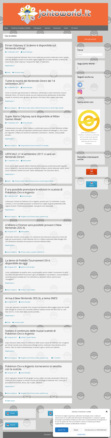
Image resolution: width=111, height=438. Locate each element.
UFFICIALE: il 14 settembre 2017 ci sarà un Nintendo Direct (30, 155)
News (6, 28)
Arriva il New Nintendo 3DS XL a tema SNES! (31, 298)
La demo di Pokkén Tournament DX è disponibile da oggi (27, 262)
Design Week (25, 146)
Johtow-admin (26, 161)
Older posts (10, 401)
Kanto (32, 108)
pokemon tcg (44, 216)
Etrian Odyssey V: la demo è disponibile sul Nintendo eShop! (30, 46)
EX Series (17, 72)
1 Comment (56, 358)
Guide (66, 28)
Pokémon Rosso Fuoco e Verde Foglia (46, 108)
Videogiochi (37, 28)
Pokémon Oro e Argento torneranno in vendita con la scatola (33, 367)
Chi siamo (47, 434)
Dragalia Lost (25, 216)
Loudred (33, 252)
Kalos (22, 72)
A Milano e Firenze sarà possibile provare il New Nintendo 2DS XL (33, 226)
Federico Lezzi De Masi (27, 267)
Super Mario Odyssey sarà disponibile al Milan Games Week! (32, 117)
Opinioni (47, 28)
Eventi (9, 72)
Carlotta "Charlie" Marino (28, 337)
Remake (46, 146)
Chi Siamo (74, 28)
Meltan (33, 290)
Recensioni (57, 28)
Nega (76, 430)
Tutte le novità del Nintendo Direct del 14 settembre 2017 (30, 82)
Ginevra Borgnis (27, 52)
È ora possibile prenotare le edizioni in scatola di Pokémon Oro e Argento (33, 191)
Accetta (61, 430)
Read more (12, 65)
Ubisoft (61, 108)
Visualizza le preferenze (96, 430)
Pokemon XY (39, 146)
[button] (107, 412)
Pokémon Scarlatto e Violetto (20, 28)
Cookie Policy (81, 434)
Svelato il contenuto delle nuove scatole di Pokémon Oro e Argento (30, 332)
